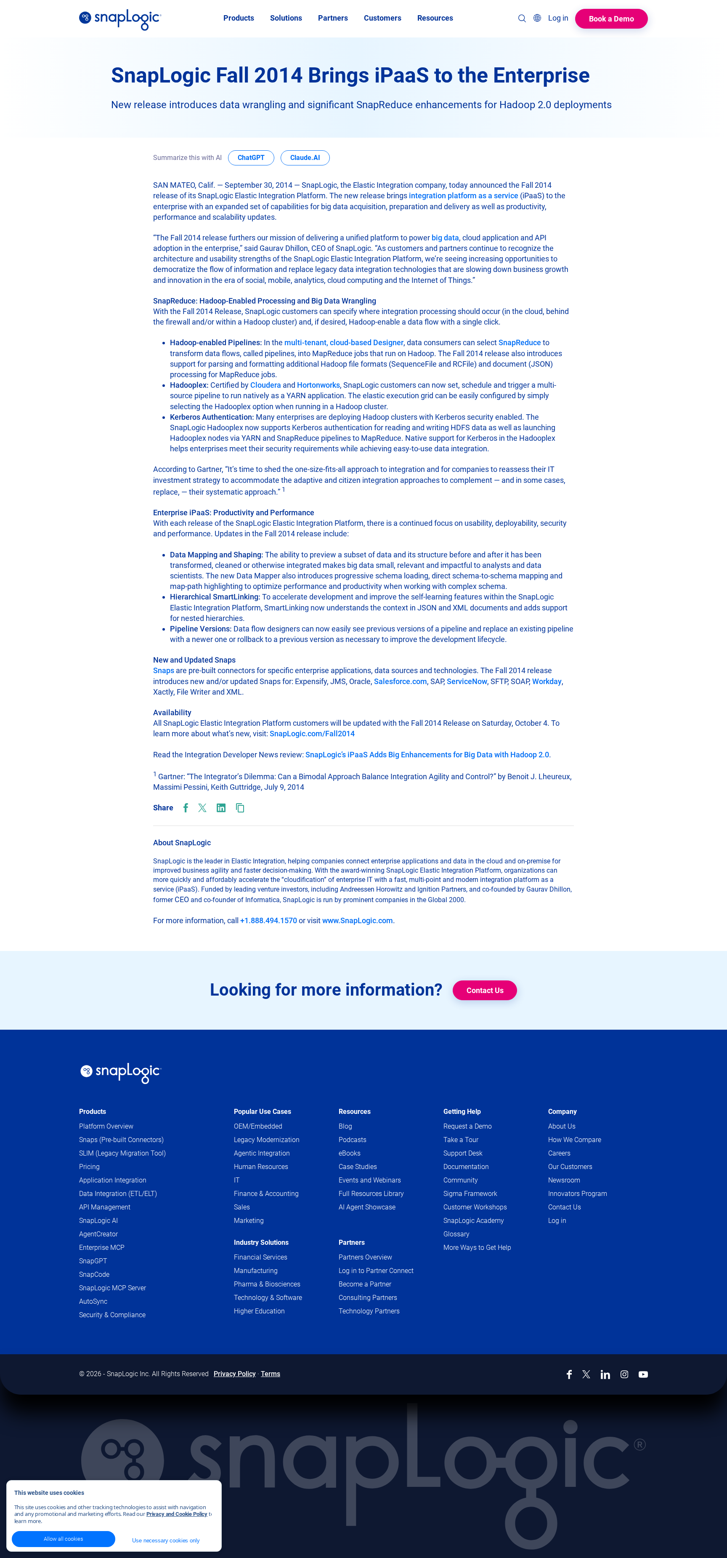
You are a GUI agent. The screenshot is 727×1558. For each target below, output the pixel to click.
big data (445, 237)
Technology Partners (369, 1311)
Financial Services (260, 1257)
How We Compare (574, 1140)
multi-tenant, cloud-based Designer (343, 342)
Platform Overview (106, 1126)
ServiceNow (467, 681)
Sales (242, 1207)
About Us (562, 1126)
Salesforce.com (400, 681)
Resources (355, 1112)
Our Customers (570, 1167)
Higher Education (259, 1311)
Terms (270, 1374)
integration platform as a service (463, 195)
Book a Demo (611, 18)
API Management (104, 1207)
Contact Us (485, 990)
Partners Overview (365, 1257)
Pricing (89, 1167)
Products (92, 1112)
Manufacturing (256, 1271)
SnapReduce (520, 342)
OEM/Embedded (258, 1126)
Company (562, 1112)
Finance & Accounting (266, 1194)
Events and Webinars (370, 1180)
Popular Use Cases (262, 1112)
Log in (557, 1221)
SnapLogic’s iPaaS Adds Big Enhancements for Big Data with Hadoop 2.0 (427, 754)
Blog (345, 1126)
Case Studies (358, 1167)
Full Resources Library (371, 1194)
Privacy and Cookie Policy (176, 1514)
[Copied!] (240, 807)
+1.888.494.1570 (268, 920)
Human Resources (261, 1167)
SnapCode (94, 1274)
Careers (559, 1153)
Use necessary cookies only (165, 1540)
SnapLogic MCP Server (112, 1288)
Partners (352, 1242)
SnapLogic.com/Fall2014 (312, 733)
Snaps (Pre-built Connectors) (121, 1140)
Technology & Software (268, 1298)
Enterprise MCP (102, 1248)
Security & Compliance (112, 1315)
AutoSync (93, 1301)
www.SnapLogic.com (357, 920)
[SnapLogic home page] (121, 1073)
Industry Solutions (261, 1242)
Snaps (163, 670)
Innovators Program (577, 1194)
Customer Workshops (475, 1207)
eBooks (350, 1153)
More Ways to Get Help (477, 1248)
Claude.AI (310, 157)
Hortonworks (318, 385)
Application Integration (112, 1180)
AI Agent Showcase (367, 1207)
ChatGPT (256, 157)
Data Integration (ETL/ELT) (118, 1194)
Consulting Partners (368, 1298)
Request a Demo (467, 1126)
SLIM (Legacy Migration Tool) (122, 1153)
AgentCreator (98, 1234)
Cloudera (265, 385)
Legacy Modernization (267, 1140)
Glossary (456, 1234)
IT (237, 1180)
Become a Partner (365, 1284)
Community (476, 1180)
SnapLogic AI (98, 1221)
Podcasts (352, 1140)
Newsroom (564, 1180)
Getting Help (462, 1112)
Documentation (482, 1167)
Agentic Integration (262, 1153)
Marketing (249, 1221)
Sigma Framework (470, 1194)
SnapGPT (93, 1261)
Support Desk (479, 1153)
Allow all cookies (63, 1539)
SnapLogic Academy (473, 1221)
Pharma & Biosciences (267, 1284)
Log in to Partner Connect (376, 1271)
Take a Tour (460, 1140)
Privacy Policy (235, 1374)
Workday (547, 681)
